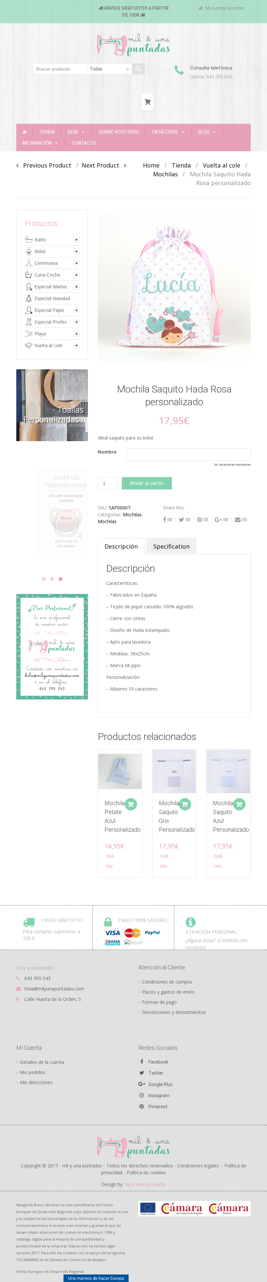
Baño (40, 239)
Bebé (73, 132)
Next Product (103, 165)
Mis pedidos (32, 1072)
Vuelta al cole (221, 165)
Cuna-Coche (47, 275)
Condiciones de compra (167, 982)
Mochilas (165, 174)
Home (151, 165)
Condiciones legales (198, 1165)
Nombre (107, 452)
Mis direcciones (36, 1082)
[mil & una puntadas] (133, 1146)
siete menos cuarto (145, 1184)
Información (37, 143)
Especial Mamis (51, 286)
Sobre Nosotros (119, 132)
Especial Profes (51, 322)
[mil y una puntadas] (133, 44)
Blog (204, 132)
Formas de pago (159, 1002)
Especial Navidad (52, 298)
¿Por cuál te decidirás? (55, 556)
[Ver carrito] (147, 102)
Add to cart (131, 804)
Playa (40, 333)
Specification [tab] (171, 546)
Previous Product (44, 165)
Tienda (47, 132)
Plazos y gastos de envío (168, 992)
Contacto (84, 143)
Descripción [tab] (121, 546)
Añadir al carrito (147, 483)
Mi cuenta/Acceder (224, 8)
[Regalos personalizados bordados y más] (24, 131)
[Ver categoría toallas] (52, 405)
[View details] (120, 771)
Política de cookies (146, 1172)
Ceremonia (46, 263)
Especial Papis (49, 310)
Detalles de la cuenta (42, 1062)
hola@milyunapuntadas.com (54, 989)
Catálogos (165, 132)
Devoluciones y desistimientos (174, 1012)
